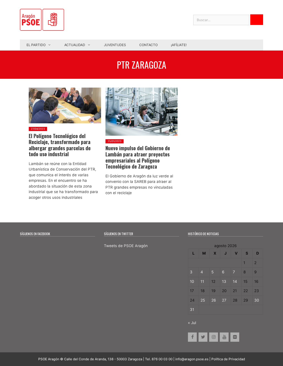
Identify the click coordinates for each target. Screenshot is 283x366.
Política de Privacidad (228, 359)
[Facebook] (192, 337)
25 (203, 300)
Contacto (148, 45)
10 (192, 281)
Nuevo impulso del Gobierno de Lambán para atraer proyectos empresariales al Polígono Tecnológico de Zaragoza (137, 157)
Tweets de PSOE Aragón (126, 246)
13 (224, 281)
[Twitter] (203, 337)
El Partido (36, 45)
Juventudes (115, 45)
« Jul (192, 323)
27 (224, 300)
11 (202, 281)
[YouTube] (224, 337)
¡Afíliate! (179, 45)
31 (192, 309)
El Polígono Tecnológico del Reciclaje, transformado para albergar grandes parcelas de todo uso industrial (60, 145)
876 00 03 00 (162, 359)
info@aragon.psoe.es (191, 359)
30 (256, 300)
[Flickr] (234, 337)
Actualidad (74, 45)
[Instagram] (213, 337)
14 (235, 281)
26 (213, 300)
